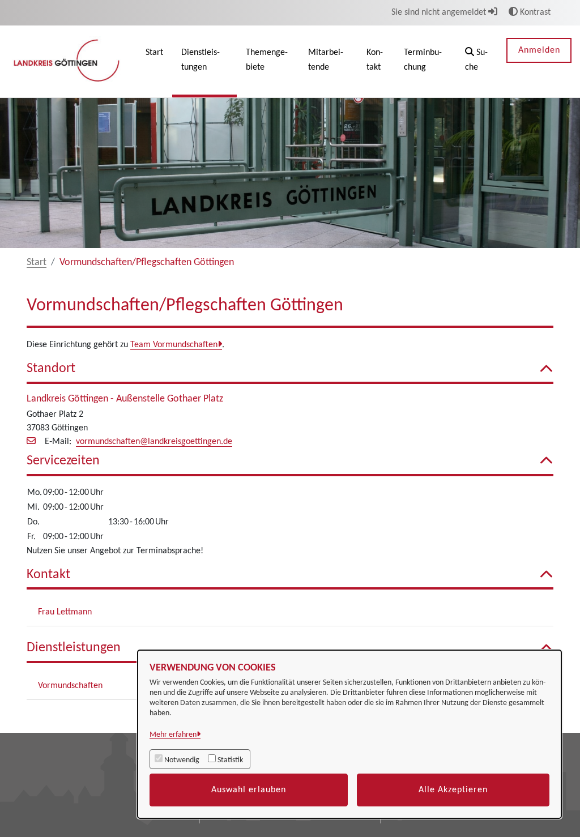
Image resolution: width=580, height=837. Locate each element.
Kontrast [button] (534, 12)
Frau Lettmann (65, 612)
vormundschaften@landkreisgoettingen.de (154, 441)
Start (36, 262)
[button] (477, 61)
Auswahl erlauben (248, 790)
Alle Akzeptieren (453, 790)
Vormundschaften (70, 685)
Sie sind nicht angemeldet (439, 12)
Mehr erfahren (173, 735)
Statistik (230, 760)
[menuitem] (154, 61)
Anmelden (539, 50)
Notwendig (181, 760)
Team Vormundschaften (174, 344)
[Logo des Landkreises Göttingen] (67, 61)
